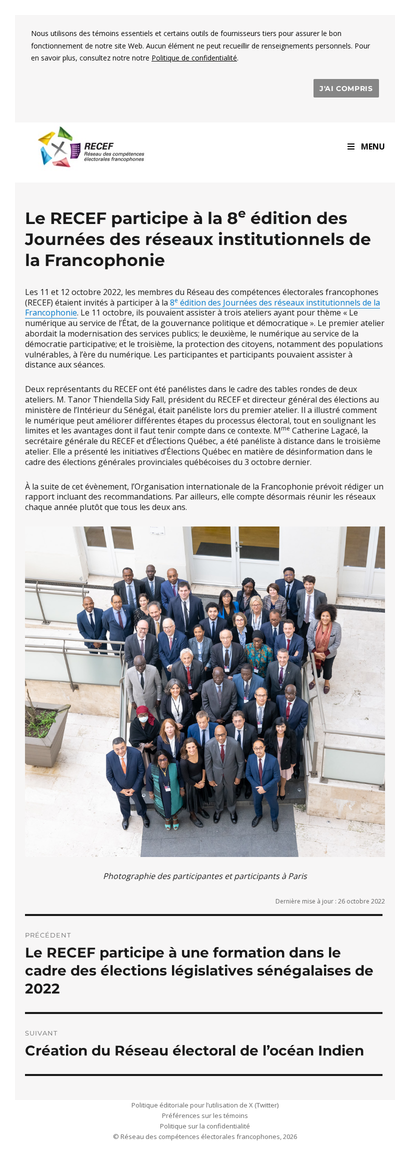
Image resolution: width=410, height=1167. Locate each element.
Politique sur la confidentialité (205, 1126)
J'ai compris (346, 88)
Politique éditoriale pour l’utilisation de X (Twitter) (205, 1105)
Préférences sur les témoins (205, 1115)
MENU (373, 146)
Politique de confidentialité (194, 57)
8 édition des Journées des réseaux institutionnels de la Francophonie (202, 307)
